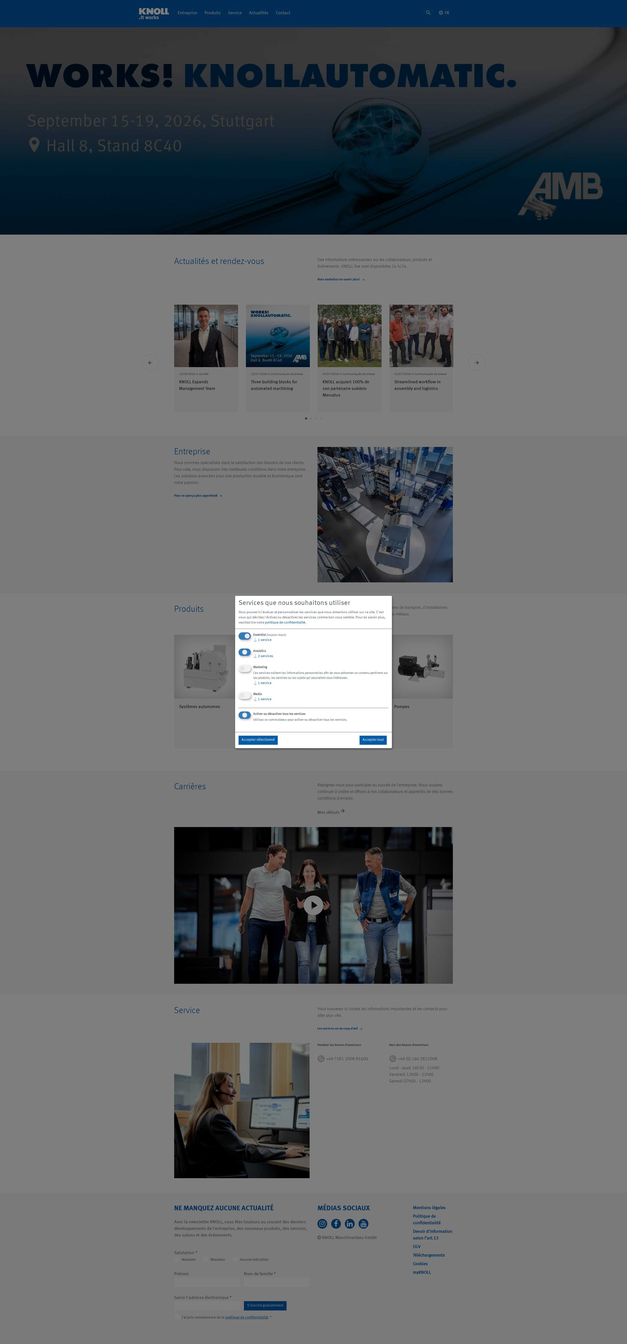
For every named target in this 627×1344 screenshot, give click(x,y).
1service (262, 640)
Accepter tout (373, 740)
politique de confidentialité (285, 622)
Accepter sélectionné (258, 740)
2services (263, 656)
